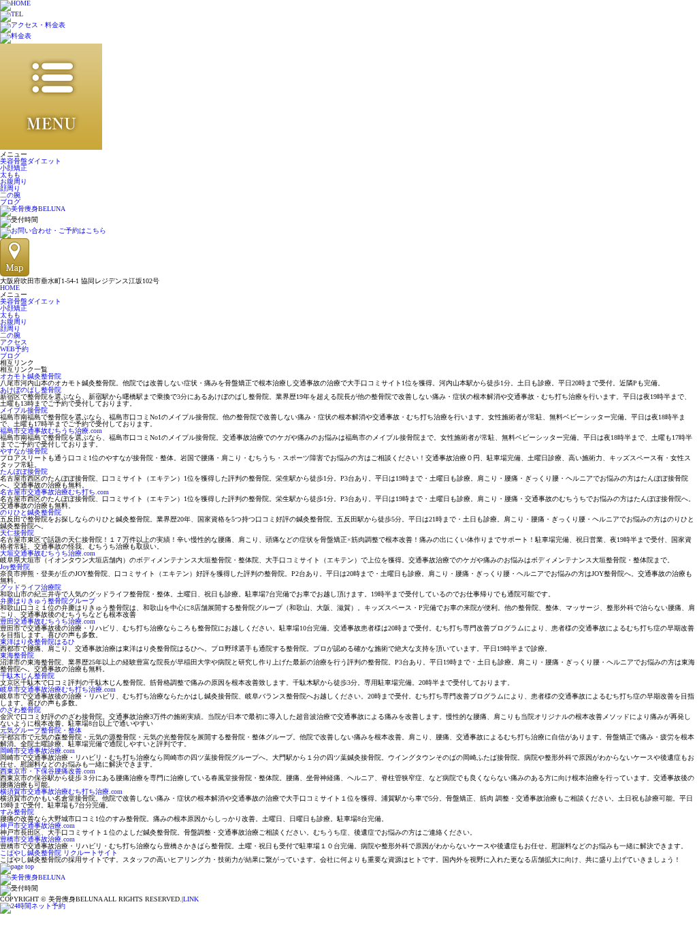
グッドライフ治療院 (30, 587)
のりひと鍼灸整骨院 (30, 512)
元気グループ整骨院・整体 (41, 730)
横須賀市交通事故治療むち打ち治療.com (61, 791)
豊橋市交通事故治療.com (37, 839)
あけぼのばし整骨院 (30, 390)
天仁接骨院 (17, 532)
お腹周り (13, 181)
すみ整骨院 (17, 812)
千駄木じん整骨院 (27, 675)
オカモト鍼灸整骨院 (30, 376)
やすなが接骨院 (24, 451)
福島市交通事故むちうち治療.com (51, 430)
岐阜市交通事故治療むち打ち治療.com (58, 689)
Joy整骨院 (15, 567)
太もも (10, 174)
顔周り (10, 188)
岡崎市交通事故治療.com (37, 750)
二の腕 (10, 195)
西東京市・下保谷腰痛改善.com (47, 771)
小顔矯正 (13, 168)
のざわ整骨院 (20, 709)
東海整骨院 (17, 655)
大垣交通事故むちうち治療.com (47, 553)
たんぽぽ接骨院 (24, 471)
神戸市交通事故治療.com (37, 825)
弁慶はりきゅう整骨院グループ (47, 601)
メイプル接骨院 (24, 410)
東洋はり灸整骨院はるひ (37, 641)
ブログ (10, 202)
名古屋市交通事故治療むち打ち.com (54, 492)
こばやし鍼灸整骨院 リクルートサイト (59, 852)
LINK (191, 899)
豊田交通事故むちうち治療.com (47, 621)
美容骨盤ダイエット (30, 161)
